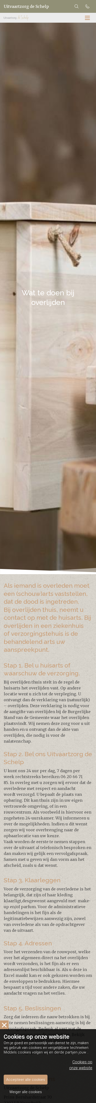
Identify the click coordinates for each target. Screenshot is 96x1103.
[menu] (87, 18)
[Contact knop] (87, 6)
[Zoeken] (76, 6)
